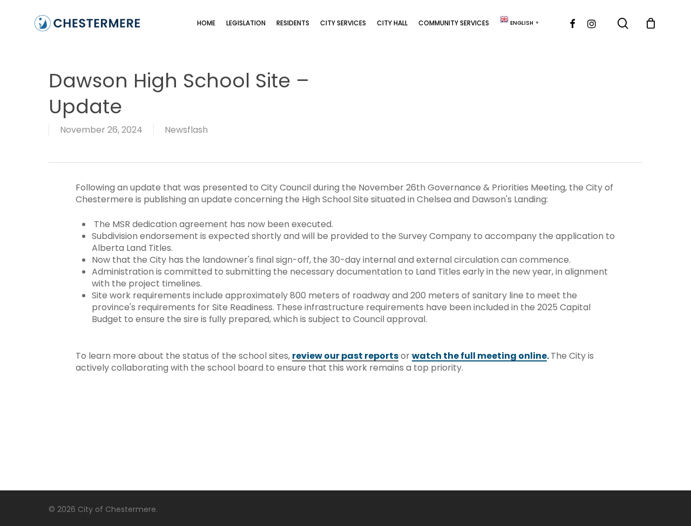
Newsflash (186, 130)
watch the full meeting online (479, 356)
